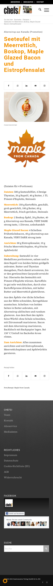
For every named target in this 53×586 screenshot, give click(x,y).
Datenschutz (11, 460)
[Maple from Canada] (26, 148)
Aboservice (15, 2)
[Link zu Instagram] (47, 582)
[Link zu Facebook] (43, 582)
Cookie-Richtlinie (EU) (17, 466)
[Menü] (45, 10)
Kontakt (40, 2)
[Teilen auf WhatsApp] (17, 86)
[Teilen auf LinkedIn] (26, 86)
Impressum (10, 455)
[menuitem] (15, 2)
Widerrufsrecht (13, 477)
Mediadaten (28, 2)
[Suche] (38, 10)
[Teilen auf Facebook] (8, 86)
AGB (6, 471)
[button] (5, 581)
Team (7, 415)
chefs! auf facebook (16, 514)
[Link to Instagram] (44, 86)
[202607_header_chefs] (22, 10)
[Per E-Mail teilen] (35, 86)
